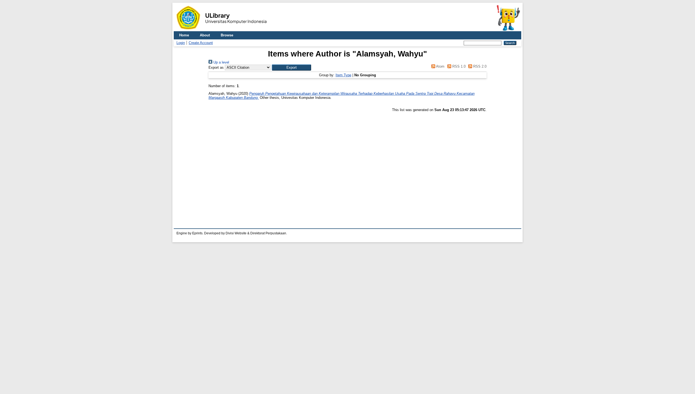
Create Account (201, 43)
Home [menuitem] (184, 35)
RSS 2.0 (479, 66)
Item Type (343, 75)
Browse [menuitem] (227, 35)
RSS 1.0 (458, 66)
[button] (291, 67)
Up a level (220, 62)
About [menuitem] (205, 35)
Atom (439, 66)
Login (180, 43)
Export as (216, 67)
